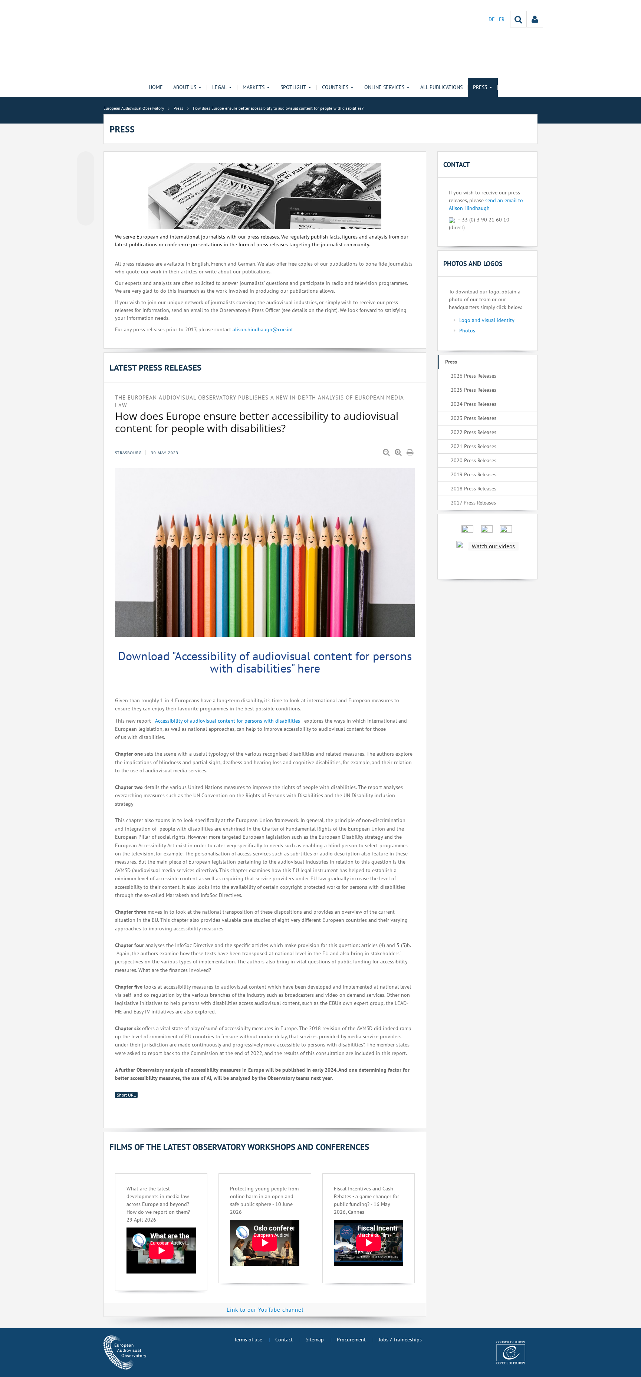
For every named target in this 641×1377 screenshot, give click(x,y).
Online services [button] (384, 87)
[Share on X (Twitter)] (85, 174)
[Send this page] (85, 217)
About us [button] (184, 87)
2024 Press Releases (473, 404)
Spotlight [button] (293, 87)
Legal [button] (219, 87)
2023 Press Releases (473, 418)
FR (501, 19)
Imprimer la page (411, 452)
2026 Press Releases (473, 375)
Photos (467, 330)
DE (492, 19)
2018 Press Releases (473, 488)
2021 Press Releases (473, 446)
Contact (284, 1339)
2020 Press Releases (473, 460)
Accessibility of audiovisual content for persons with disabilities (227, 720)
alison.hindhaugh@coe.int (263, 329)
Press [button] (480, 87)
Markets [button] (253, 87)
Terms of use (248, 1339)
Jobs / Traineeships (400, 1339)
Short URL (126, 1095)
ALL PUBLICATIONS (441, 87)
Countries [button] (335, 87)
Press (451, 361)
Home (156, 87)
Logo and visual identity (487, 320)
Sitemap (315, 1339)
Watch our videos (493, 546)
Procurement (351, 1339)
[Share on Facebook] (85, 188)
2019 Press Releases (473, 474)
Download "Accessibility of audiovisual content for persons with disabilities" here (265, 662)
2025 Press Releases (473, 390)
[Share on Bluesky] (85, 160)
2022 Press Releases (473, 432)
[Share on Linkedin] (85, 202)
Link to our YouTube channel (265, 1309)
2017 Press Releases (473, 502)
